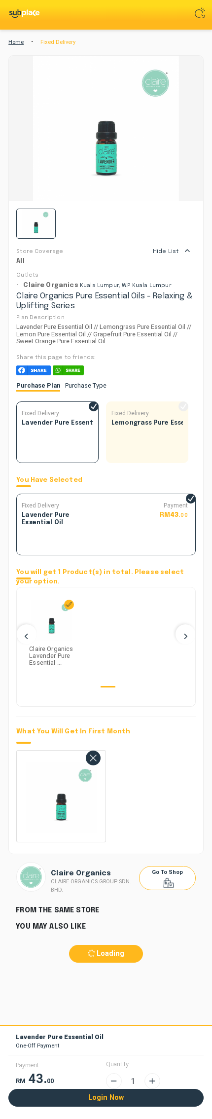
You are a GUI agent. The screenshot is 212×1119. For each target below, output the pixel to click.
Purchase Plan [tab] (38, 385)
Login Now (106, 1097)
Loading (109, 953)
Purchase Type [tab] (85, 385)
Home (16, 42)
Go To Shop (167, 872)
